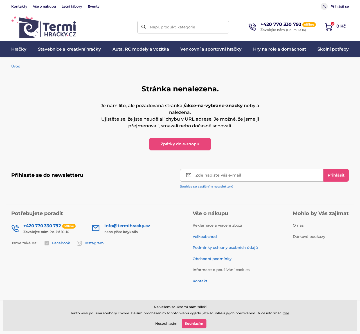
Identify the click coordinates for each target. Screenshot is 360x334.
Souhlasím (194, 323)
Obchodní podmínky (212, 258)
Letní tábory (72, 6)
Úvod (15, 66)
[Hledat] (143, 27)
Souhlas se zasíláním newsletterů (206, 186)
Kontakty (19, 6)
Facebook (61, 243)
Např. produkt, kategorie (172, 27)
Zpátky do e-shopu (180, 143)
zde (286, 313)
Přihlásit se (339, 6)
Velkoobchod (205, 236)
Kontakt (200, 281)
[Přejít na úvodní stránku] (43, 27)
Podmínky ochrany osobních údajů (225, 247)
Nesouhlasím (166, 323)
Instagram (94, 243)
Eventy (94, 6)
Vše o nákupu (44, 6)
